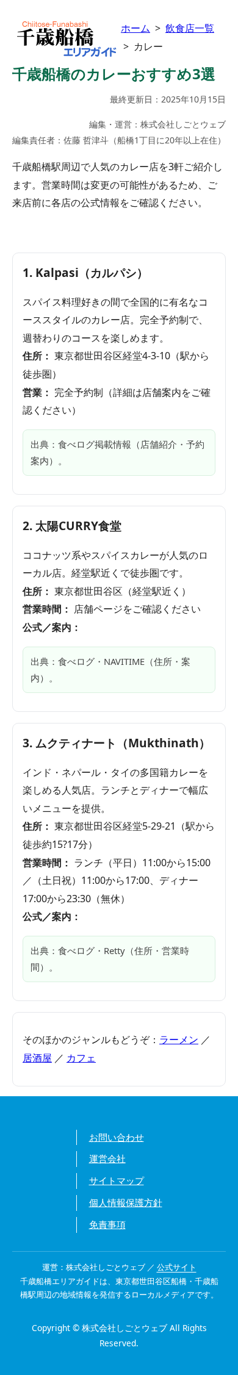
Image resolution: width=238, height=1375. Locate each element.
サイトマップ (116, 1180)
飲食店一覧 (189, 28)
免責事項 (107, 1224)
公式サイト (177, 1267)
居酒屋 (37, 1057)
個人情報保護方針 (125, 1202)
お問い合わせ (116, 1137)
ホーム (135, 28)
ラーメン (178, 1039)
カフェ (81, 1057)
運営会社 (107, 1158)
